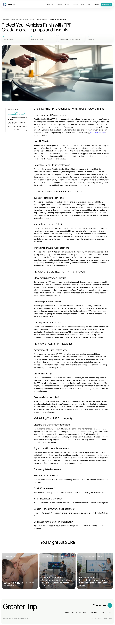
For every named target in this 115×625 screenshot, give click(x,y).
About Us (93, 618)
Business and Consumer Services (19, 19)
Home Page (69, 612)
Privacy (100, 618)
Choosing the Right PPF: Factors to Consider (17, 118)
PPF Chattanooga (97, 133)
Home (3, 19)
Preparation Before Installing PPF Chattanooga (17, 122)
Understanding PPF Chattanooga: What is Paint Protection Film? (17, 113)
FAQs (85, 612)
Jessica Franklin (8, 40)
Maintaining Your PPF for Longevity (17, 130)
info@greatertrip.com (97, 612)
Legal (110, 618)
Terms (105, 618)
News (7, 19)
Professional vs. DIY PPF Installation (17, 126)
